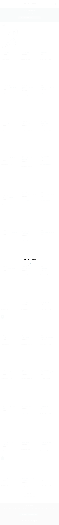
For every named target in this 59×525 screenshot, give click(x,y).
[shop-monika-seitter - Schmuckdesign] (29, 260)
